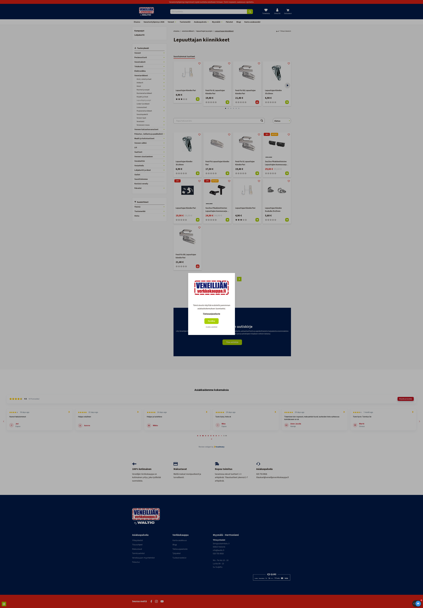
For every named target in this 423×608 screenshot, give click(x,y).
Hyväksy (211, 321)
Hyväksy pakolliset (211, 327)
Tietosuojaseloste (211, 313)
